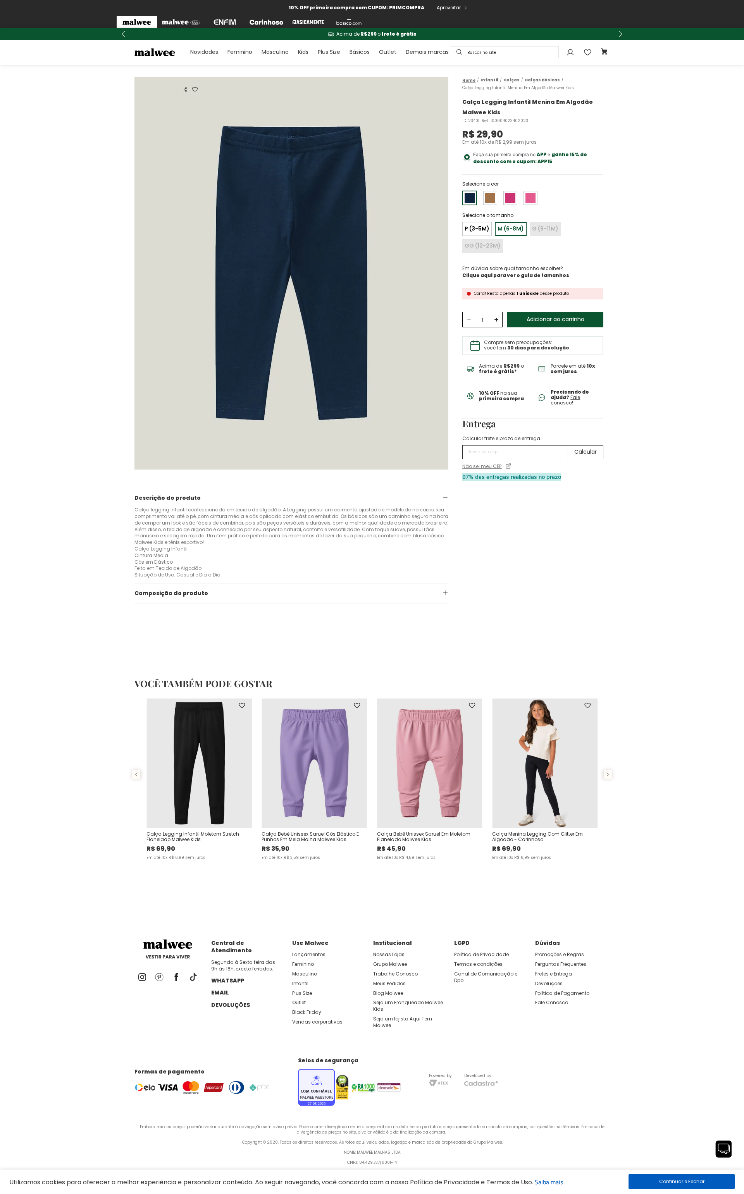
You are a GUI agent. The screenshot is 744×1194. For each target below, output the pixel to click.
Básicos (360, 52)
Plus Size (329, 52)
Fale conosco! (565, 400)
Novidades (204, 52)
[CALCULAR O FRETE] (585, 452)
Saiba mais (549, 1182)
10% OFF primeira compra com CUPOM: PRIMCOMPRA (356, 7)
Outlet (387, 52)
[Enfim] (225, 22)
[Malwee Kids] (181, 22)
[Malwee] (137, 22)
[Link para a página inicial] (468, 80)
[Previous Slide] (123, 34)
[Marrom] (490, 198)
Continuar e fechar (682, 1181)
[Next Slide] (620, 34)
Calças (511, 80)
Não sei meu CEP (481, 466)
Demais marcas (427, 52)
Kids (303, 52)
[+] (496, 319)
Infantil (489, 80)
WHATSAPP (227, 980)
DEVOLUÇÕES (230, 1005)
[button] (185, 89)
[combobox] (504, 52)
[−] (469, 319)
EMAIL (220, 992)
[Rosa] (510, 198)
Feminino (239, 52)
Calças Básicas (542, 80)
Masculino (275, 52)
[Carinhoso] (266, 22)
